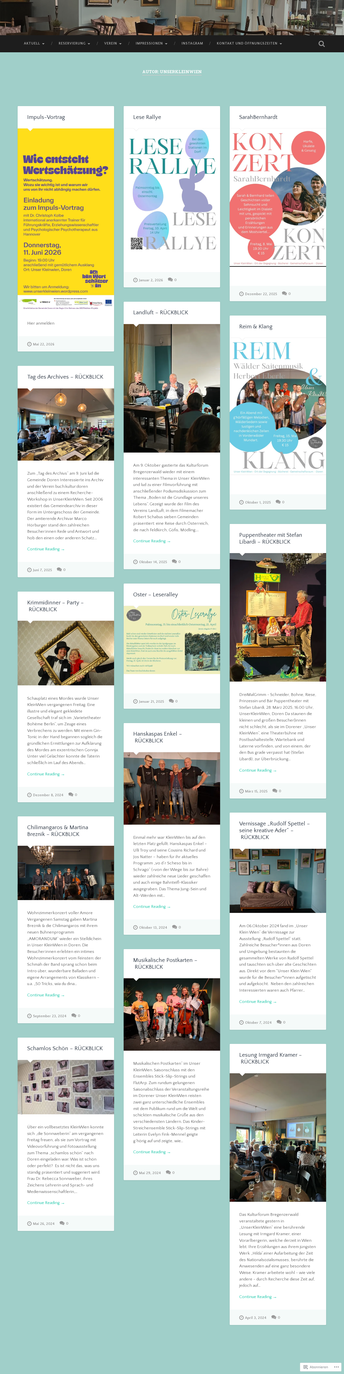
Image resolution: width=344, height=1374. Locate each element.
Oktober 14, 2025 (153, 562)
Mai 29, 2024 (150, 1173)
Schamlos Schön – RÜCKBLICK (65, 1048)
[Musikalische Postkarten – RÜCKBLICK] (172, 1014)
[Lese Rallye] (172, 190)
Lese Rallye (147, 117)
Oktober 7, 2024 (258, 1023)
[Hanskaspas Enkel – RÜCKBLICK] (172, 788)
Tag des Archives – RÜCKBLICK (65, 377)
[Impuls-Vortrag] (66, 219)
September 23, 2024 (49, 1016)
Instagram (192, 43)
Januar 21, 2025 (151, 702)
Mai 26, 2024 (44, 1224)
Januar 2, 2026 (151, 280)
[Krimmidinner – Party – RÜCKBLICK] (66, 653)
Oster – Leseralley (155, 595)
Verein (110, 43)
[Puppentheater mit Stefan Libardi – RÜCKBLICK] (278, 617)
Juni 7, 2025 (42, 570)
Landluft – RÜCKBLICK (160, 312)
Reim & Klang (255, 327)
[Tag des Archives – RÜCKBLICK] (66, 424)
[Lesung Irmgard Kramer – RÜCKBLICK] (278, 1137)
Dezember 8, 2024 (48, 795)
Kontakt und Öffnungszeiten (247, 43)
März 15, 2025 (256, 791)
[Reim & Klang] (278, 406)
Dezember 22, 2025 (261, 294)
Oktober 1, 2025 (258, 503)
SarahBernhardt (258, 117)
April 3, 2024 (255, 1318)
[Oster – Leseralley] (172, 640)
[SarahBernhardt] (278, 197)
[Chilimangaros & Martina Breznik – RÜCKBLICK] (66, 873)
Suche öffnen (322, 43)
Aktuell (32, 43)
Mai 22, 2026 (43, 344)
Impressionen (149, 43)
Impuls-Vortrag (46, 117)
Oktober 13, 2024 (153, 928)
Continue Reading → (152, 541)
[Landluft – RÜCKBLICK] (172, 388)
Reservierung (72, 43)
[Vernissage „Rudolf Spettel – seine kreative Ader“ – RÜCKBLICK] (278, 881)
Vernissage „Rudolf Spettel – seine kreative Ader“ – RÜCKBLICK (274, 830)
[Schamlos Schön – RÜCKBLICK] (66, 1087)
